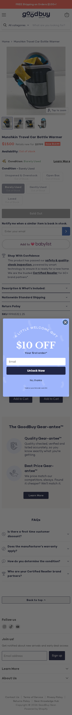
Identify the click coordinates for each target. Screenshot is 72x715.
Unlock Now (36, 371)
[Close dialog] (65, 322)
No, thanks (36, 380)
